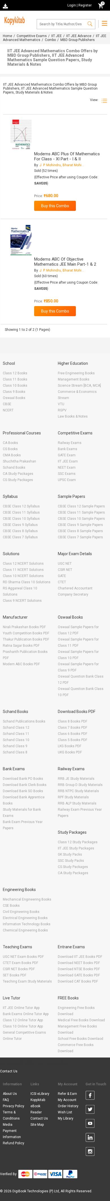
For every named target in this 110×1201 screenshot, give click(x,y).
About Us (10, 1094)
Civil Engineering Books (21, 912)
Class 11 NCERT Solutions (23, 570)
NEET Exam (67, 468)
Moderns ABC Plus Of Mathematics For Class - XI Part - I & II (67, 156)
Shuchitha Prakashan (19, 461)
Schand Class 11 (16, 734)
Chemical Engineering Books (25, 930)
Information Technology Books (26, 924)
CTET (62, 582)
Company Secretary (73, 594)
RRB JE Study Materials (76, 779)
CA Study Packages (18, 474)
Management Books (73, 379)
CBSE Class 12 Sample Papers (81, 506)
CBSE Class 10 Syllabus (21, 519)
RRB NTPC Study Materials (78, 791)
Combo (50, 40)
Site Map (37, 1125)
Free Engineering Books (76, 373)
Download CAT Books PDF (78, 981)
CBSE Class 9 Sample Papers (80, 525)
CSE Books (11, 906)
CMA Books (12, 455)
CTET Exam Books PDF (20, 963)
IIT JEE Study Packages (76, 848)
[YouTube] (90, 1124)
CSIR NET (65, 570)
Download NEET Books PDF (79, 963)
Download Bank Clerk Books (25, 785)
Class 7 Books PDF (72, 728)
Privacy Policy (13, 1106)
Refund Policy (13, 1143)
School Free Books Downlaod (80, 1039)
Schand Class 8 (15, 752)
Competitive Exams (32, 36)
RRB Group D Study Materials (80, 785)
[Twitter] (90, 1110)
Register (85, 5)
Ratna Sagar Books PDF (21, 646)
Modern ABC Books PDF (21, 664)
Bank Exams (67, 449)
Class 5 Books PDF (72, 740)
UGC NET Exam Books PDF (23, 957)
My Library (65, 1118)
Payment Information (12, 1134)
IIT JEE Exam (68, 461)
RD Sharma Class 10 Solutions (26, 582)
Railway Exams (70, 443)
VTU (61, 404)
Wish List (65, 1112)
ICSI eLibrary (39, 1094)
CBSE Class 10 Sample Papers (81, 519)
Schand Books (14, 468)
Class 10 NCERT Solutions (23, 576)
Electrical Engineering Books (25, 918)
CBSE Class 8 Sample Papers (80, 531)
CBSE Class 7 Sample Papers (80, 537)
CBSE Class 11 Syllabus (21, 512)
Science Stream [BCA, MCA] (79, 386)
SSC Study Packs (71, 861)
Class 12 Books (15, 373)
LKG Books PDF (69, 746)
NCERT (8, 410)
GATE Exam (67, 455)
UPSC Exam (67, 480)
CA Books (10, 443)
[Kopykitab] (14, 20)
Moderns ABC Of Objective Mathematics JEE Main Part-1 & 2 (65, 262)
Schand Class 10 (16, 740)
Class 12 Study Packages (78, 842)
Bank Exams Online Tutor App (26, 1014)
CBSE (7, 404)
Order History (68, 1106)
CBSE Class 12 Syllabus (21, 506)
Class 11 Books (15, 379)
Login (71, 5)
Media (7, 1125)
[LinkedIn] (90, 1138)
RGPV (62, 410)
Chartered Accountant (75, 588)
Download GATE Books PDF (79, 975)
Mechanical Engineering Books (27, 899)
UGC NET (65, 564)
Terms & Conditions (11, 1115)
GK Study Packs (70, 854)
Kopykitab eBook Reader (37, 1106)
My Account (67, 1100)
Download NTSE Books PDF (79, 969)
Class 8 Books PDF (72, 721)
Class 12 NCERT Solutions (23, 564)
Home (7, 36)
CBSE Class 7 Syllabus (20, 537)
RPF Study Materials (73, 797)
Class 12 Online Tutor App (23, 1020)
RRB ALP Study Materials (77, 803)
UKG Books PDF (70, 752)
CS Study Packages (18, 480)
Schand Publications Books (24, 721)
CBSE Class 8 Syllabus (20, 531)
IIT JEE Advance (78, 36)
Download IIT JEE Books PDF (80, 957)
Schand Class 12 (16, 728)
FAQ (6, 1100)
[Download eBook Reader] (6, 6)
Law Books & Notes (73, 416)
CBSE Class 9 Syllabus (20, 525)
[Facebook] (90, 1096)
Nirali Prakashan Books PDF (24, 627)
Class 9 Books (14, 392)
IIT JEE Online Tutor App (21, 1008)
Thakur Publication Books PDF (26, 639)
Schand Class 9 (15, 746)
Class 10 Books (15, 386)
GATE (62, 576)
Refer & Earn (67, 1094)
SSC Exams (67, 474)
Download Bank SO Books (23, 791)
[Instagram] (90, 1152)
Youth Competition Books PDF (26, 633)
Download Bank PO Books (23, 779)
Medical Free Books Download (81, 1020)
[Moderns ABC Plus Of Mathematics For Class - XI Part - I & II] (21, 135)
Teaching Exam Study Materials (27, 981)
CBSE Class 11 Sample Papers (81, 512)
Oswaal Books (14, 398)
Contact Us (8, 1071)
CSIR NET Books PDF (19, 969)
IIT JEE (56, 36)
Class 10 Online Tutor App (23, 1026)
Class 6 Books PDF (72, 734)
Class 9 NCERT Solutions (22, 601)
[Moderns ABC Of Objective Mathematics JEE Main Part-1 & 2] (21, 241)
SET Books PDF (14, 975)
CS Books (10, 449)
